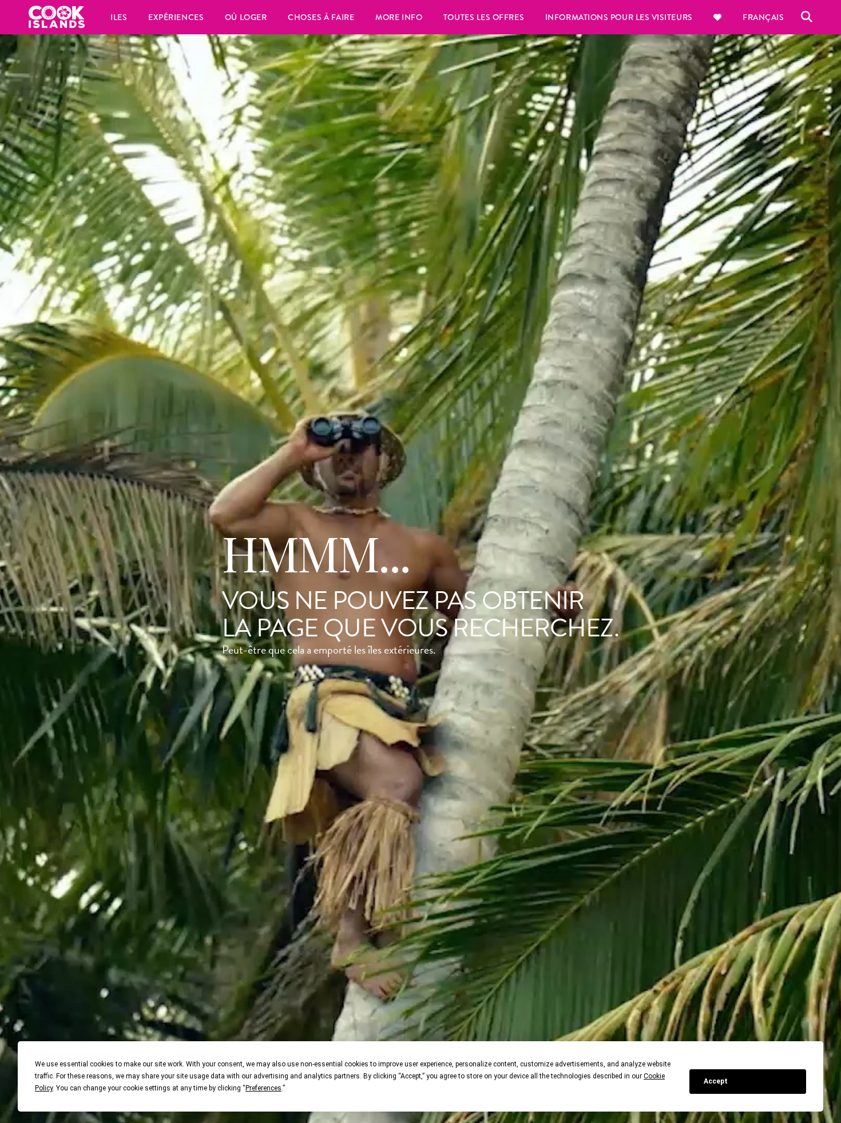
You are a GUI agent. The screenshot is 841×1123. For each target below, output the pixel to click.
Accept (716, 1081)
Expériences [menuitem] (176, 17)
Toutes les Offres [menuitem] (483, 17)
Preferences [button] (263, 1088)
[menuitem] (717, 17)
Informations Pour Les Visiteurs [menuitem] (619, 17)
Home (57, 17)
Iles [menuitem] (118, 17)
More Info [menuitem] (398, 17)
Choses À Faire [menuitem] (321, 17)
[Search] (806, 17)
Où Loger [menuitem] (246, 17)
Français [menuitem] (763, 17)
